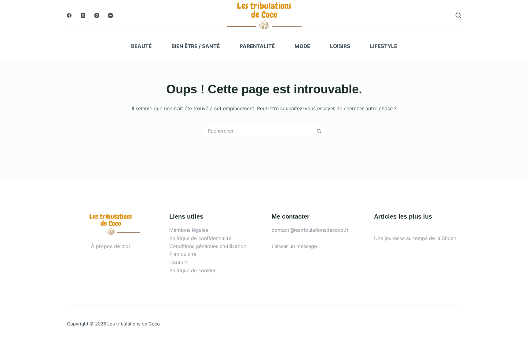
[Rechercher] (458, 15)
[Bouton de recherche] (319, 131)
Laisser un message (294, 246)
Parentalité (257, 46)
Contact (178, 262)
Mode (302, 46)
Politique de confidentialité (200, 238)
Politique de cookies (192, 270)
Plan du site (182, 254)
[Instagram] (96, 15)
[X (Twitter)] (83, 15)
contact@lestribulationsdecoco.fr (310, 230)
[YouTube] (110, 15)
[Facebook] (69, 15)
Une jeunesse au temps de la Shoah (415, 238)
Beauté (141, 46)
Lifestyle (383, 46)
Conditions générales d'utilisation (207, 246)
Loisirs (340, 46)
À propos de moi (110, 246)
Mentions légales (188, 230)
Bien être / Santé (195, 46)
